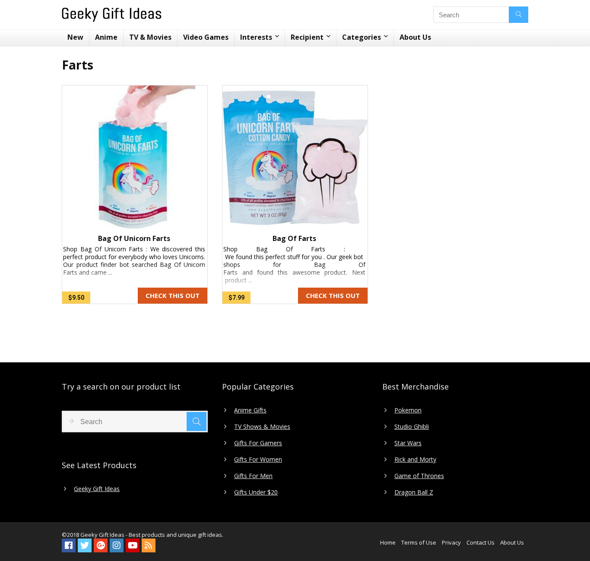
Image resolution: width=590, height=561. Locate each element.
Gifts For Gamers (258, 443)
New (75, 37)
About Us (415, 37)
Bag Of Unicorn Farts (134, 238)
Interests (256, 37)
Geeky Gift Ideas (97, 489)
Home (388, 542)
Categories (361, 37)
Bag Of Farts (294, 238)
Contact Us (480, 542)
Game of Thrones (419, 476)
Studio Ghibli (411, 427)
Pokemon (408, 410)
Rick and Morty (415, 459)
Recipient (307, 37)
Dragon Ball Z (413, 492)
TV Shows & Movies (262, 427)
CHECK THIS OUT (173, 295)
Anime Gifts (250, 410)
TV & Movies (150, 37)
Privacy (451, 542)
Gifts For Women (258, 459)
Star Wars (408, 443)
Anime (106, 37)
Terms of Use (418, 542)
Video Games (205, 37)
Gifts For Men (253, 476)
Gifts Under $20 (256, 492)
